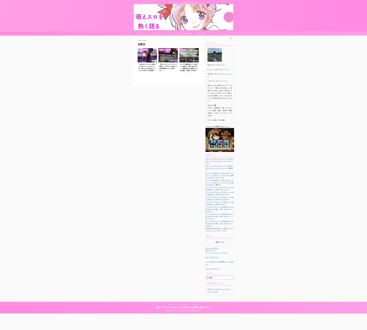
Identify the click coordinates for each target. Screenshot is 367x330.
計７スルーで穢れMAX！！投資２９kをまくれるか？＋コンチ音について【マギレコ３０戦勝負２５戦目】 (219, 175)
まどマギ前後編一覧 (186, 33)
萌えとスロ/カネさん (212, 257)
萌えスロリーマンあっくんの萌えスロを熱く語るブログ (183, 307)
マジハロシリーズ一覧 (171, 33)
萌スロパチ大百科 (211, 248)
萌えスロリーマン (222, 81)
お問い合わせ (201, 33)
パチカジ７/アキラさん (212, 269)
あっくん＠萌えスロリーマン (219, 69)
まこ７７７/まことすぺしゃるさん (216, 253)
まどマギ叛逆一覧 (156, 33)
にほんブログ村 (212, 292)
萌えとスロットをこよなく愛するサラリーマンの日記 (183, 304)
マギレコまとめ (140, 33)
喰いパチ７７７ (210, 250)
